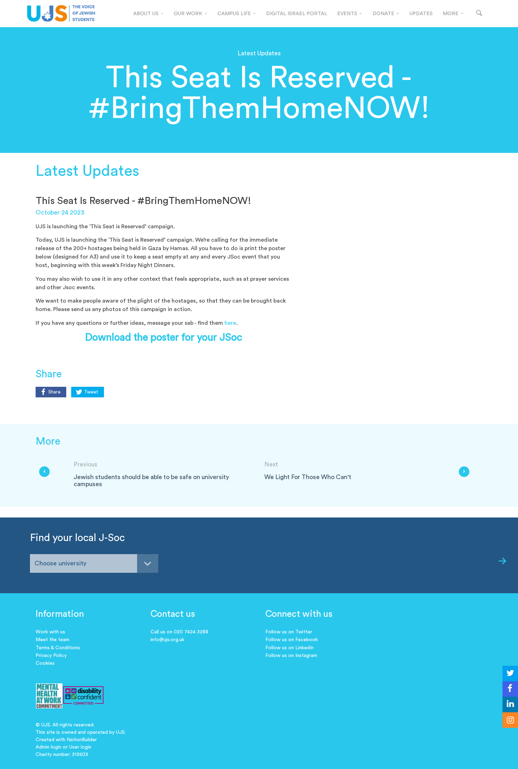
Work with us (50, 632)
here (230, 323)
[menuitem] (148, 13)
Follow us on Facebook (291, 639)
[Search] (479, 13)
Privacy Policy (51, 655)
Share (54, 392)
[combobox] (94, 563)
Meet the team (52, 639)
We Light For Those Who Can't (307, 477)
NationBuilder (82, 739)
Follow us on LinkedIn (289, 647)
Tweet (91, 392)
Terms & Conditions (58, 647)
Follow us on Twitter (288, 632)
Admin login (48, 747)
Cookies (45, 663)
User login (80, 747)
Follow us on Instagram (291, 655)
